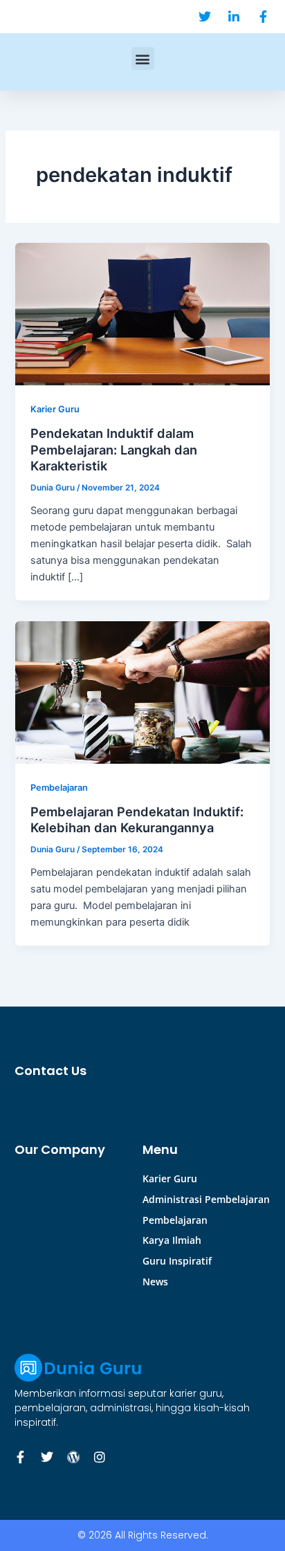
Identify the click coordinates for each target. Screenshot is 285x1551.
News (155, 1281)
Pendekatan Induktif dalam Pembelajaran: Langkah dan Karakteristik (113, 449)
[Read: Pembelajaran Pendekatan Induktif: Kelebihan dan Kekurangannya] (142, 692)
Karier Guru (55, 409)
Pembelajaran (59, 787)
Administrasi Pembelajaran (206, 1199)
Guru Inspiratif (177, 1260)
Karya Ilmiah (171, 1240)
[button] (142, 58)
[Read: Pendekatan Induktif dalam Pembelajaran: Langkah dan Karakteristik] (142, 313)
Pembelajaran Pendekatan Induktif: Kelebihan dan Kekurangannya (136, 820)
